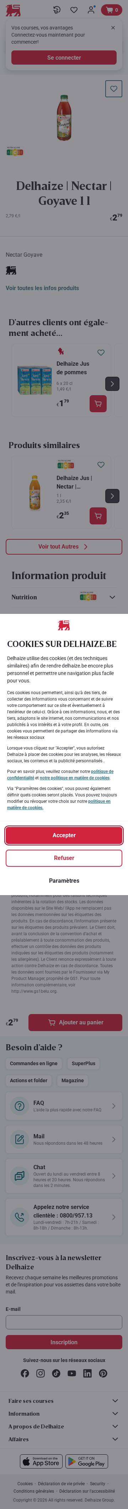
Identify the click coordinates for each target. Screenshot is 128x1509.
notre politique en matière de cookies (75, 777)
